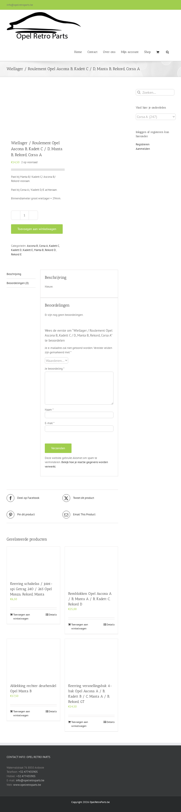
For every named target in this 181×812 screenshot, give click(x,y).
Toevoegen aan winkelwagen (36, 229)
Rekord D (50, 250)
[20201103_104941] (33, 109)
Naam (49, 410)
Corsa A (43, 246)
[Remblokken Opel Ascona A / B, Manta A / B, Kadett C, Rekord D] (91, 566)
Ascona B (32, 246)
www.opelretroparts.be (27, 785)
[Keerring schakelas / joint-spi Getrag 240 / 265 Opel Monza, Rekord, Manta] (33, 561)
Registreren (142, 144)
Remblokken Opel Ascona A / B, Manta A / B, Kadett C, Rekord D (89, 598)
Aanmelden (143, 149)
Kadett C (54, 246)
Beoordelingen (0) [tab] (18, 283)
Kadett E (28, 250)
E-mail (50, 423)
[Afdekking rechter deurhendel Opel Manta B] (33, 659)
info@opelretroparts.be (20, 4)
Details (53, 614)
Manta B (39, 250)
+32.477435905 (28, 772)
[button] (167, 51)
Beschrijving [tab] (14, 274)
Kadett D (16, 250)
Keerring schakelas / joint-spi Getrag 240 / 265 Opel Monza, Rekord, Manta (31, 589)
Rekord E (16, 254)
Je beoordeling (54, 368)
